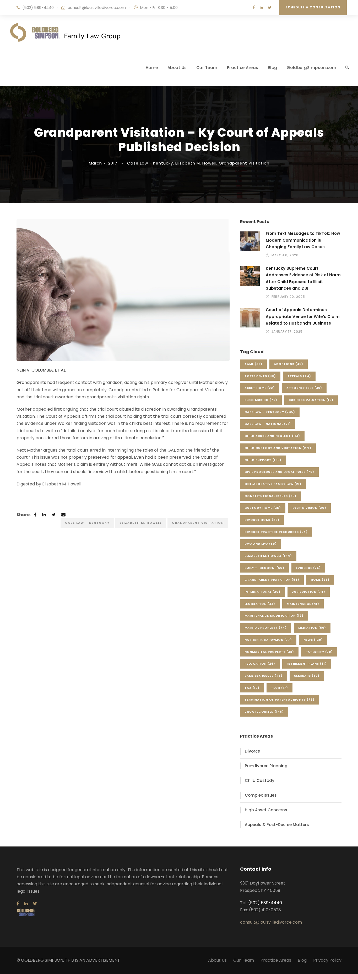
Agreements (260, 376)
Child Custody (259, 780)
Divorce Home (262, 520)
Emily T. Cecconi (264, 568)
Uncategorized (264, 712)
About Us (177, 67)
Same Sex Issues (264, 676)
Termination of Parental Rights (279, 699)
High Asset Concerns (266, 810)
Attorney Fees (304, 388)
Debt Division (309, 508)
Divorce (252, 751)
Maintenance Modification (274, 615)
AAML (253, 364)
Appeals (299, 376)
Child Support (263, 460)
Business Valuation (311, 400)
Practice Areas (242, 67)
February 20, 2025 (288, 296)
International (262, 592)
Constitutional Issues (270, 496)
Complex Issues (261, 795)
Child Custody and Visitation (278, 448)
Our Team (207, 67)
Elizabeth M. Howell (195, 163)
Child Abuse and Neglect (272, 436)
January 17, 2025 (287, 331)
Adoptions (288, 364)
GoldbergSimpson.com (312, 67)
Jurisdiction (308, 592)
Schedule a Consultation (312, 7)
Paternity (319, 652)
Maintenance (303, 604)
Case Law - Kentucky (150, 163)
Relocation (260, 663)
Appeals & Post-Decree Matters (277, 824)
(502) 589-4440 (38, 7)
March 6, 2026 (285, 255)
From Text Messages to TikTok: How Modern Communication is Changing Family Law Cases (303, 240)
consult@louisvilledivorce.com (97, 7)
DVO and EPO (261, 544)
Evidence (308, 568)
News (313, 640)
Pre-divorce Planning (266, 766)
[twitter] (270, 7)
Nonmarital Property (269, 652)
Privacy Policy (327, 960)
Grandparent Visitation (244, 163)
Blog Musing (261, 400)
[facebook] (254, 7)
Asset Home (260, 388)
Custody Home (263, 508)
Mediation (312, 628)
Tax (252, 688)
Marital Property (266, 628)
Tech (279, 688)
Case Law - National (268, 424)
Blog (272, 67)
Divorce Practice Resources (276, 532)
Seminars (306, 676)
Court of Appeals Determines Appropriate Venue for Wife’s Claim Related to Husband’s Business (303, 316)
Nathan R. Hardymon (268, 640)
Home (152, 67)
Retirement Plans (307, 663)
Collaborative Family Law (273, 484)
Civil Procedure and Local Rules (279, 472)
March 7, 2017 (103, 163)
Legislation (260, 604)
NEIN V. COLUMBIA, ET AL (41, 370)
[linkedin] (261, 7)
